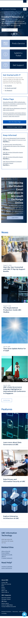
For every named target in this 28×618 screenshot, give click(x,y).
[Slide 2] (14, 38)
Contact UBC (4, 586)
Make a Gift (4, 595)
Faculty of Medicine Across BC (8, 611)
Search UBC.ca (5, 596)
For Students (8, 90)
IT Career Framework (6, 562)
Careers (3, 593)
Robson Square (5, 607)
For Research (8, 95)
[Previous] (2, 25)
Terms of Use (15, 616)
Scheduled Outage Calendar (15, 131)
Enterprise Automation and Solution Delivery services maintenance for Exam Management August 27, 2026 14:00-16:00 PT (14, 119)
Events (3, 591)
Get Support (18, 69)
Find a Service (18, 48)
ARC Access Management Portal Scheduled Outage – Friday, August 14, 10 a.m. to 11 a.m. (14, 144)
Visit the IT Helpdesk (6, 571)
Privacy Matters (5, 557)
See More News (6, 404)
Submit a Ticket (18, 58)
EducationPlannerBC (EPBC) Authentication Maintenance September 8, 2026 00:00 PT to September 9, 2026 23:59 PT (14, 108)
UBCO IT (3, 560)
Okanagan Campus (6, 603)
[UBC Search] (25, 1)
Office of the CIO (5, 555)
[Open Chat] (24, 614)
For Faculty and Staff (10, 92)
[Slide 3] (16, 38)
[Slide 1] (11, 38)
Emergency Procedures (6, 616)
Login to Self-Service (6, 572)
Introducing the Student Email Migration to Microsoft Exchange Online (15, 197)
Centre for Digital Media (7, 609)
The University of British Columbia (10, 3)
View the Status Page (15, 126)
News (2, 590)
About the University (6, 588)
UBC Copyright (22, 616)
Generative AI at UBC (6, 559)
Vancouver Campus (6, 602)
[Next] (25, 25)
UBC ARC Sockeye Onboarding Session (13, 157)
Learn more (9, 34)
